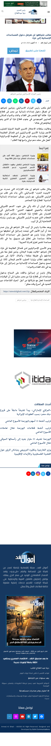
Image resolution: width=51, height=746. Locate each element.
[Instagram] (15, 716)
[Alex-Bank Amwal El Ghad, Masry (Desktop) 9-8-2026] (25, 3)
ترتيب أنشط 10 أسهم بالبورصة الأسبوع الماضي (27, 421)
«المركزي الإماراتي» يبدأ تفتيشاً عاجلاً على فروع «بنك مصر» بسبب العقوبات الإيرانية (25, 412)
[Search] (2, 12)
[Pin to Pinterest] (27, 100)
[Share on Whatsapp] (15, 100)
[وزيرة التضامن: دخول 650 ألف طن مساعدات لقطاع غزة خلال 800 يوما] (42, 157)
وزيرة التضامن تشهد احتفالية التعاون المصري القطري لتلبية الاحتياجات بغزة (19, 178)
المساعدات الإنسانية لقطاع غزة (40, 300)
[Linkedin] (28, 716)
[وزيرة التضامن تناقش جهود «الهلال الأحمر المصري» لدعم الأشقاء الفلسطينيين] (42, 167)
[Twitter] (35, 716)
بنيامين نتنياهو (21, 300)
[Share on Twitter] (33, 100)
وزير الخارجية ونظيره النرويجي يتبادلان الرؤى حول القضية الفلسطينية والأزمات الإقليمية (25, 452)
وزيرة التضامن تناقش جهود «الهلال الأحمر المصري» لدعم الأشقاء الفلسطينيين (19, 167)
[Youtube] (22, 716)
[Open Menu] (49, 12)
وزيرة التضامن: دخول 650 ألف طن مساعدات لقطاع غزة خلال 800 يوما (19, 157)
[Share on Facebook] (39, 100)
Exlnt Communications (41, 729)
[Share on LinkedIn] (21, 100)
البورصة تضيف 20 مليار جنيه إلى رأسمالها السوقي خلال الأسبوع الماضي (25, 441)
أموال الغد (44, 42)
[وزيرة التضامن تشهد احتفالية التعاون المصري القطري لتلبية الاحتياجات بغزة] (42, 178)
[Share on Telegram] (9, 100)
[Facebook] (41, 716)
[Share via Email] (3, 100)
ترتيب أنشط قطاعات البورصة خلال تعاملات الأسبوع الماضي (25, 430)
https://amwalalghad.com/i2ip (16, 291)
